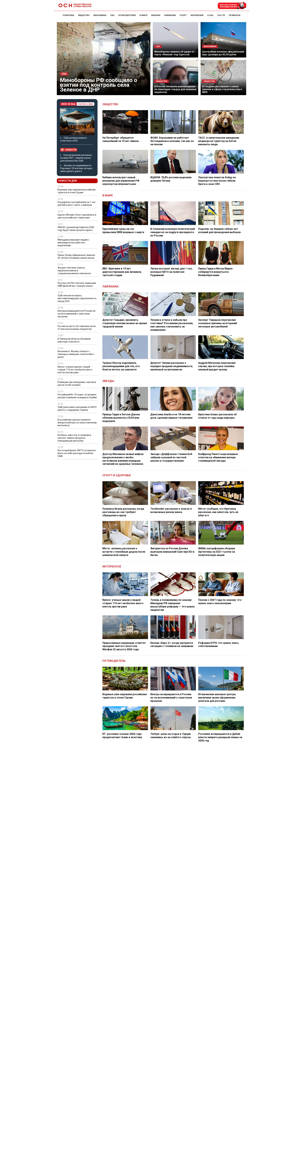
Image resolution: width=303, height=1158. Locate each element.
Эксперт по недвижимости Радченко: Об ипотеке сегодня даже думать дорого (76, 168)
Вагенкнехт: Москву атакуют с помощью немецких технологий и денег (76, 354)
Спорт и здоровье (116, 475)
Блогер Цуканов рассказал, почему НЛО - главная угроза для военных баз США (76, 158)
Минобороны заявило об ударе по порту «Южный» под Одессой (174, 53)
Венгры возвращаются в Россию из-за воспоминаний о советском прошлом (77, 314)
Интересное (111, 566)
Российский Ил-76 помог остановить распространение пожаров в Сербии (77, 396)
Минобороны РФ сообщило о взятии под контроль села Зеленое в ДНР (98, 85)
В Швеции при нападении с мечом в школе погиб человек (77, 383)
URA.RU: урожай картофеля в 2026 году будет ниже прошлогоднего (76, 228)
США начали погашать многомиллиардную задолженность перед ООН (77, 298)
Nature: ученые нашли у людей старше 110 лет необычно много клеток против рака (75, 370)
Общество (110, 104)
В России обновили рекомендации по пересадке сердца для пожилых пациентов (175, 89)
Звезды (108, 381)
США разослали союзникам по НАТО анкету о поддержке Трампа (77, 408)
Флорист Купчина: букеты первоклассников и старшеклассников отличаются (74, 270)
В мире (107, 195)
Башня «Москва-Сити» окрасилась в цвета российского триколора (77, 216)
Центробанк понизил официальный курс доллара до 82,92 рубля (223, 53)
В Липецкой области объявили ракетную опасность (74, 340)
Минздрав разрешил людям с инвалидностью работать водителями (73, 242)
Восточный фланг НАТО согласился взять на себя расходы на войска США (77, 453)
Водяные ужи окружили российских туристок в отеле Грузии (77, 191)
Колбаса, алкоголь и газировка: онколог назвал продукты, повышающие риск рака (74, 438)
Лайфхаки (110, 286)
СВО (64, 74)
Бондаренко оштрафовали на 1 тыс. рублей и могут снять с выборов (77, 203)
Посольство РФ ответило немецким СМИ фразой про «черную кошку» (77, 284)
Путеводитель (113, 660)
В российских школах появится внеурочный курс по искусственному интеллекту (77, 422)
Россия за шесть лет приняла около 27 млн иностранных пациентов (77, 327)
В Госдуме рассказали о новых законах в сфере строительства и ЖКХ (222, 89)
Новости (70, 150)
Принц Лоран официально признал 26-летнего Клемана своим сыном (76, 256)
